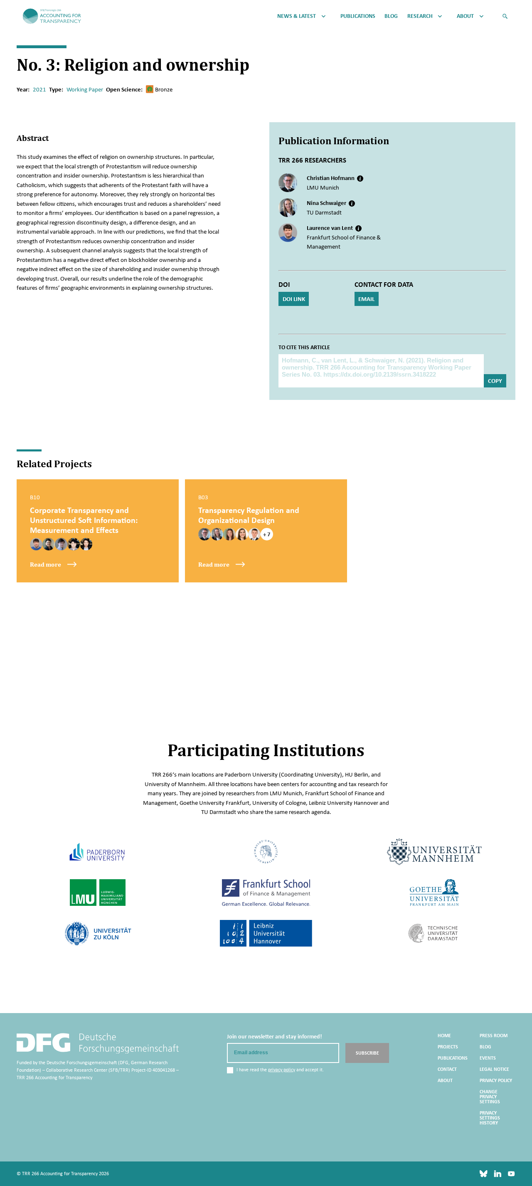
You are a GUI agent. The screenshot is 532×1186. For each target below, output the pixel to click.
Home (444, 1035)
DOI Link (294, 299)
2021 (39, 89)
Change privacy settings (490, 1096)
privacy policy (281, 1070)
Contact (447, 1069)
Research (420, 16)
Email (366, 299)
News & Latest (296, 16)
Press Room (493, 1035)
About (465, 16)
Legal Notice (494, 1069)
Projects (448, 1046)
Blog (391, 16)
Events (488, 1057)
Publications (357, 16)
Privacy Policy (496, 1080)
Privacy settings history (490, 1117)
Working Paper (84, 89)
